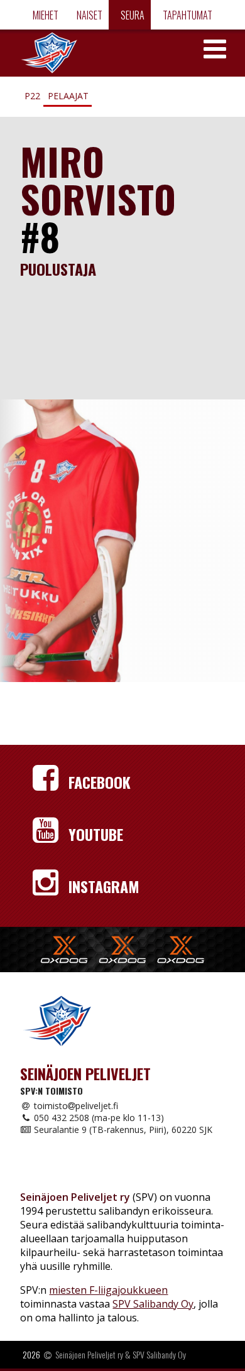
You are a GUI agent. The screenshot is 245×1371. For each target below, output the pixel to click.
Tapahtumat (186, 15)
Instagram (102, 886)
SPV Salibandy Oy (152, 1304)
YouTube (94, 834)
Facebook (98, 782)
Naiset (88, 15)
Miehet (44, 15)
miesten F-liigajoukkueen (108, 1290)
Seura (131, 15)
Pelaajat (68, 96)
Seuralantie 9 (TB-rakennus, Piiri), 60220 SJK (121, 1129)
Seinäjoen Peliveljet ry (89, 1354)
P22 (32, 96)
